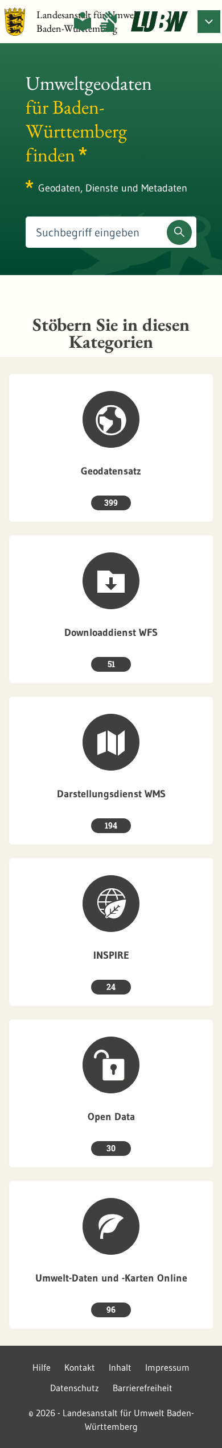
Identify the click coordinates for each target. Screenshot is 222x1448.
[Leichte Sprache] (82, 21)
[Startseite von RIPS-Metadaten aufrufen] (159, 21)
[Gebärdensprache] (108, 21)
